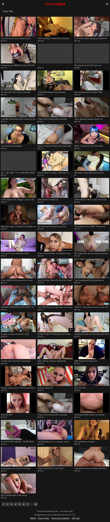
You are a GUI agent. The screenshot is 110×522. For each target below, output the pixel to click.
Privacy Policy (43, 518)
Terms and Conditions (60, 518)
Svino (55, 4)
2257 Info (76, 518)
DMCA (33, 518)
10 (36, 504)
